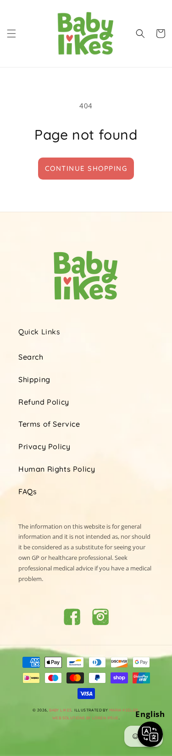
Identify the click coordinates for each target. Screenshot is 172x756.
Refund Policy (43, 401)
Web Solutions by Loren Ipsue (85, 718)
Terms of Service (49, 424)
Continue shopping (86, 168)
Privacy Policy (44, 446)
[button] (11, 33)
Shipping (34, 379)
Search (31, 356)
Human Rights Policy (56, 469)
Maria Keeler (124, 710)
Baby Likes (60, 710)
